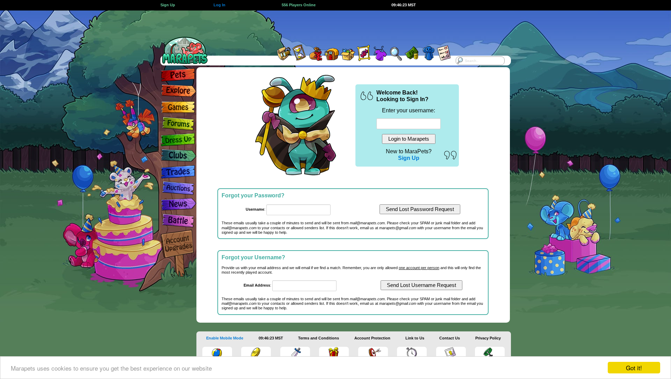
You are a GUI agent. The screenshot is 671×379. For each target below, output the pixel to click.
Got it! (634, 367)
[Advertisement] (329, 26)
